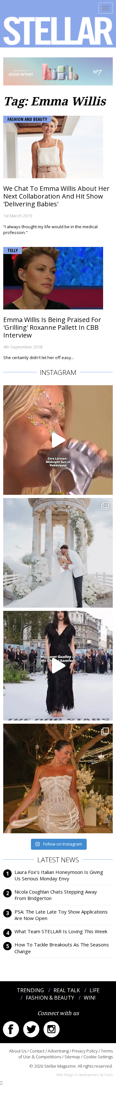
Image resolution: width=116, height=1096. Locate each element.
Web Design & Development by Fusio (84, 1074)
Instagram (52, 1029)
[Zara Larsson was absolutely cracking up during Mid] (58, 440)
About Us (17, 1051)
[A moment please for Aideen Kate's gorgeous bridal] (58, 778)
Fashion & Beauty (50, 997)
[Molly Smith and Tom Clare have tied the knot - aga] (58, 553)
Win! (89, 997)
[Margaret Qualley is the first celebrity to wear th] (58, 665)
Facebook (11, 1029)
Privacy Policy (85, 1051)
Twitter (31, 1029)
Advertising (58, 1051)
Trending (30, 990)
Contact (37, 1051)
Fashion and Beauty (27, 119)
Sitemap (72, 1057)
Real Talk (66, 990)
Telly (12, 250)
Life (95, 990)
